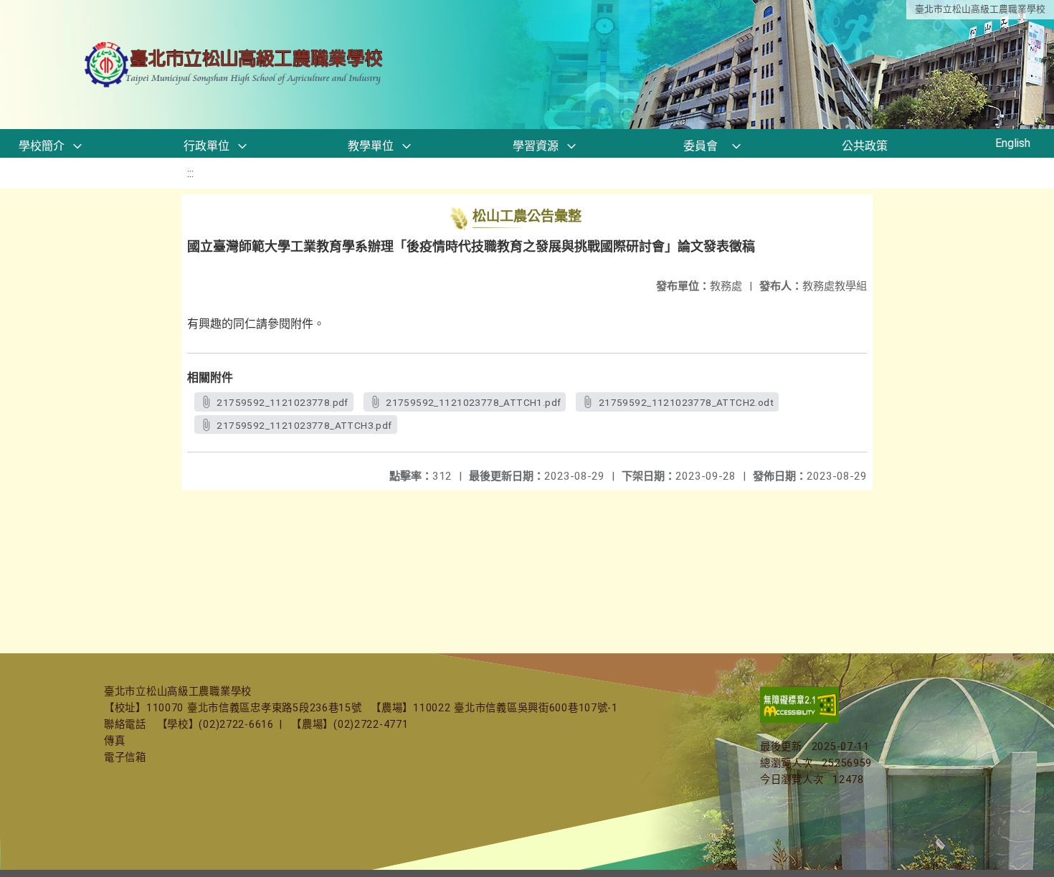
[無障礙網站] (799, 720)
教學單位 (371, 146)
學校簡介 (42, 146)
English (1012, 143)
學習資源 (536, 146)
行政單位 (206, 146)
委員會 (700, 146)
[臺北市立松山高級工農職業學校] (235, 65)
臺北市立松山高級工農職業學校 (980, 9)
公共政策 (865, 146)
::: (190, 173)
